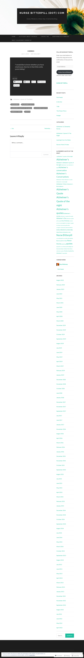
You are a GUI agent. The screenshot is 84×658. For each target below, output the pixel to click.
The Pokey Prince (61, 111)
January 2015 (60, 506)
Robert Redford (64, 248)
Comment (45, 154)
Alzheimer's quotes (41, 108)
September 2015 (61, 470)
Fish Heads (59, 97)
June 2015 (59, 483)
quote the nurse (59, 246)
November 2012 (61, 600)
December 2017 (61, 402)
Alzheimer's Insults (68, 179)
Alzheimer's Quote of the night (21, 108)
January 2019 (60, 375)
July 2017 (59, 415)
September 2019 (61, 339)
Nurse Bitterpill (16, 111)
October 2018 (60, 388)
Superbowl (65, 253)
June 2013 (59, 569)
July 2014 (59, 533)
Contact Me (45, 36)
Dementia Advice (69, 227)
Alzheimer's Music (61, 184)
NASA (69, 232)
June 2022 (59, 294)
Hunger (58, 115)
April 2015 (59, 492)
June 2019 (59, 352)
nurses (71, 238)
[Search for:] (65, 636)
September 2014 (61, 524)
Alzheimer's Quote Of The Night (23, 99)
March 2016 (59, 442)
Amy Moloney (35, 54)
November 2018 (61, 384)
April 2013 (59, 578)
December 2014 (61, 510)
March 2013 (59, 582)
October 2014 (60, 519)
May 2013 (59, 573)
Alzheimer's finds (60, 179)
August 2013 (60, 560)
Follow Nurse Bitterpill (64, 52)
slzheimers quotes (60, 251)
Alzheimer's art (65, 165)
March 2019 (59, 366)
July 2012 (59, 614)
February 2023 (60, 285)
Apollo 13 (64, 223)
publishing (64, 244)
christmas (58, 225)
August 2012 (60, 609)
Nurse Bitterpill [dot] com (42, 12)
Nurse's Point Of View (62, 144)
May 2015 (59, 488)
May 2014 (59, 542)
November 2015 (61, 460)
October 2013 (60, 551)
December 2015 (61, 456)
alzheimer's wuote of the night (67, 216)
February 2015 (60, 501)
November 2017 (61, 406)
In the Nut (59, 102)
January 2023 (60, 289)
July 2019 (59, 348)
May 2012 (59, 623)
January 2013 (60, 591)
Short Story (70, 248)
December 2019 (61, 325)
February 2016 (60, 447)
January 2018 (60, 397)
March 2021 (59, 303)
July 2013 (59, 564)
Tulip (57, 106)
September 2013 (61, 555)
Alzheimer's (15, 104)
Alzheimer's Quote (28, 104)
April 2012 (59, 627)
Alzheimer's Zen (61, 218)
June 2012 (59, 618)
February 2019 (60, 370)
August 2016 (60, 433)
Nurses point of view (61, 240)
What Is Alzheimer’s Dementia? (22, 40)
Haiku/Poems (59, 232)
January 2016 (60, 451)
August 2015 (60, 474)
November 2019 (61, 330)
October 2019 (60, 334)
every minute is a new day (64, 230)
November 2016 (61, 429)
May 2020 (59, 312)
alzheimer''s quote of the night (65, 156)
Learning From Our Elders (63, 140)
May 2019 (59, 357)
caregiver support (70, 223)
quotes (27, 111)
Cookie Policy (32, 655)
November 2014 (61, 515)
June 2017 (59, 420)
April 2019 (59, 361)
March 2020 (59, 321)
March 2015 (59, 497)
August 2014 (60, 528)
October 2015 (60, 465)
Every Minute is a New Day (60, 36)
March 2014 (59, 546)
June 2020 (59, 307)
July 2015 (59, 479)
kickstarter (65, 232)
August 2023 (60, 280)
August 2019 (60, 343)
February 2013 (60, 587)
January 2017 (60, 424)
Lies (12, 128)
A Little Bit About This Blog (28, 36)
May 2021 (59, 298)
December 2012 (61, 596)
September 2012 (61, 605)
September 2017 (61, 411)
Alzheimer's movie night (61, 181)
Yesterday (48, 128)
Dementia (63, 227)
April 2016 (59, 438)
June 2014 (59, 537)
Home (13, 36)
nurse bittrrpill (66, 238)
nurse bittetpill (59, 238)
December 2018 (61, 379)
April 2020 (59, 316)
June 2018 (59, 393)
